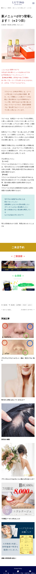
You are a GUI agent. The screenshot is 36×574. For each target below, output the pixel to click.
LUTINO (14, 25)
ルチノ (22, 25)
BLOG (4, 25)
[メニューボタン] (33, 3)
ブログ (18, 25)
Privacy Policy (18, 568)
